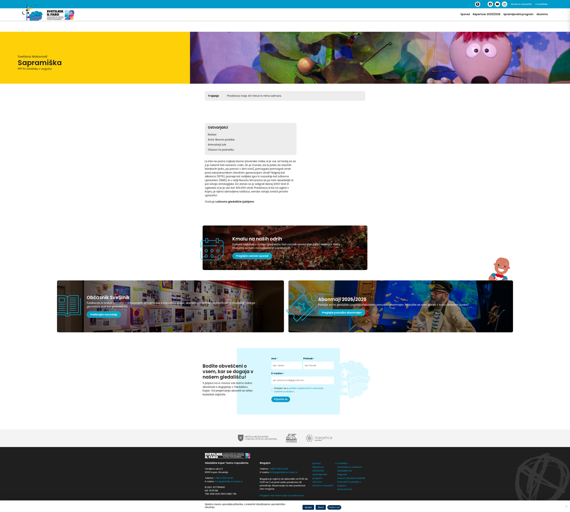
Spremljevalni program (518, 14)
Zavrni (321, 507)
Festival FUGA (344, 489)
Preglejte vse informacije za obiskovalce (282, 495)
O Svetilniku (541, 4)
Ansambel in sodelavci (349, 467)
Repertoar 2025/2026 (486, 14)
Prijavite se (281, 399)
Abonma (542, 14)
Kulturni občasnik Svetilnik (351, 478)
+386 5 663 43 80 (223, 478)
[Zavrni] (566, 506)
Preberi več (334, 507)
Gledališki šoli (344, 470)
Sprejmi (308, 507)
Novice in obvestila (521, 4)
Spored (465, 14)
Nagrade (342, 474)
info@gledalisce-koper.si (228, 481)
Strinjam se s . (298, 390)
